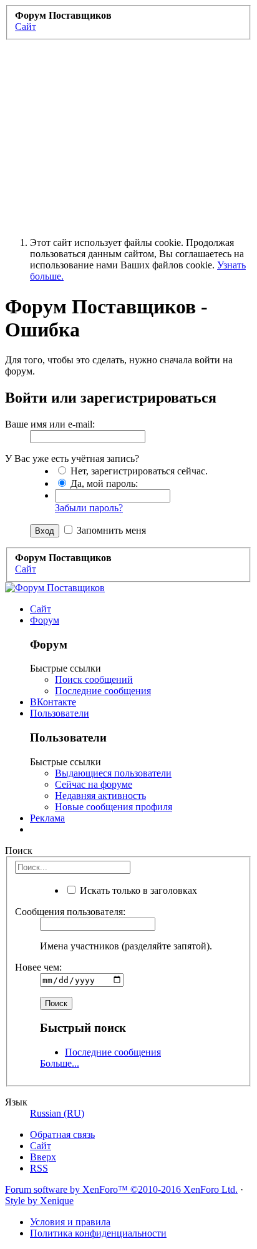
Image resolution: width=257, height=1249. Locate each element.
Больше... (59, 1063)
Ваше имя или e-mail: (50, 424)
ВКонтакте (53, 702)
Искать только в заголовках (137, 890)
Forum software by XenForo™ (121, 1189)
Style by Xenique (39, 1200)
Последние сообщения (103, 690)
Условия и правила (70, 1222)
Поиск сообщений (94, 679)
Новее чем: (38, 967)
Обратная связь (62, 1134)
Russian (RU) (57, 1113)
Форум (44, 620)
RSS (39, 1168)
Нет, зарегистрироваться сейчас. (138, 471)
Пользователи (59, 713)
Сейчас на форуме (93, 784)
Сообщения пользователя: (70, 911)
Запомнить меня (110, 530)
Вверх (43, 1157)
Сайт (40, 609)
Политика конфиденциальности (98, 1233)
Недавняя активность (100, 795)
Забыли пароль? (89, 507)
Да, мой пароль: (103, 483)
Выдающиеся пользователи (113, 773)
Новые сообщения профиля (113, 806)
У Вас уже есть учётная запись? (72, 458)
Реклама (47, 818)
